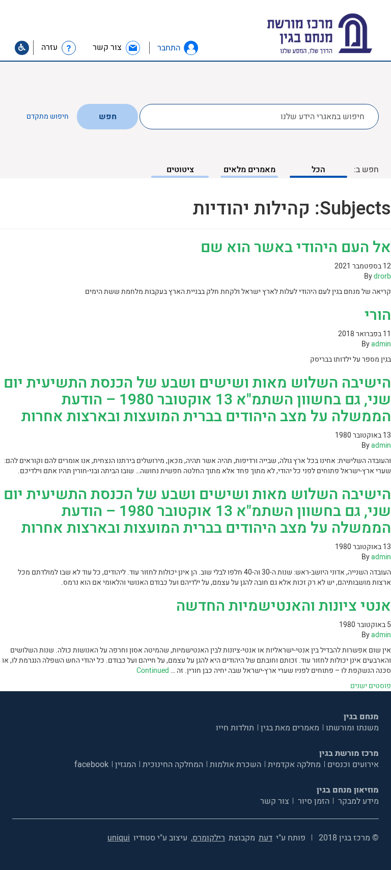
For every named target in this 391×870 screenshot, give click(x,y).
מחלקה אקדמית (294, 764)
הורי (378, 315)
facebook (91, 764)
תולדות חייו (235, 728)
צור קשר (274, 801)
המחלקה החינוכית (173, 764)
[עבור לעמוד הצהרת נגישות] (22, 48)
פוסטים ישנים (370, 686)
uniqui (118, 838)
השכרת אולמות (235, 764)
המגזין (125, 764)
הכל (318, 170)
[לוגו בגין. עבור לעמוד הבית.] (337, 34)
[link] (117, 47)
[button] (191, 48)
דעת (265, 838)
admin (381, 344)
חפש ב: (366, 170)
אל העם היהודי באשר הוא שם (296, 247)
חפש (108, 117)
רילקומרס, (208, 838)
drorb (382, 276)
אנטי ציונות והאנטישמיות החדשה (283, 606)
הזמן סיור (312, 801)
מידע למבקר (357, 801)
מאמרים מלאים (249, 170)
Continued (152, 670)
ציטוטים (180, 170)
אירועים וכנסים (353, 764)
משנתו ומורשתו (352, 728)
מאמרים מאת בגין (290, 728)
